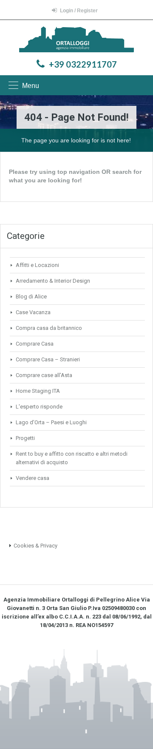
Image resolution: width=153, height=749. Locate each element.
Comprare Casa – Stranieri (48, 359)
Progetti (25, 438)
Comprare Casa (35, 343)
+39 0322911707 (83, 64)
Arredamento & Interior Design (53, 281)
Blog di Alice (31, 296)
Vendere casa (32, 478)
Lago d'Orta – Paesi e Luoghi (51, 422)
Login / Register (79, 11)
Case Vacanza (33, 312)
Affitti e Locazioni (37, 265)
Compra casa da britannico (49, 328)
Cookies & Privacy (35, 545)
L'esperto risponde (39, 406)
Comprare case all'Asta (44, 375)
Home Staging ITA (38, 391)
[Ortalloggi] (76, 40)
